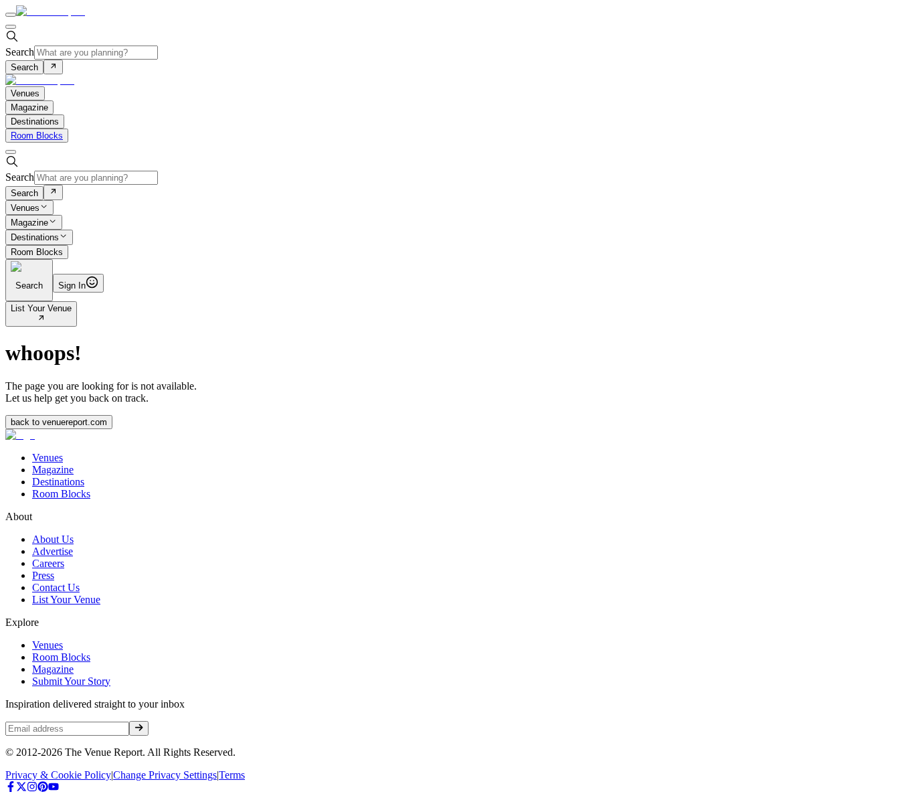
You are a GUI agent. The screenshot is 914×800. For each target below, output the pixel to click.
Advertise (52, 551)
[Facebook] (10, 788)
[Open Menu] (10, 15)
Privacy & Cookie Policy (58, 775)
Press (43, 575)
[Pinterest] (42, 788)
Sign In (72, 286)
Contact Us (56, 587)
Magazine (29, 223)
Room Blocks (37, 136)
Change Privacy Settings (165, 775)
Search (19, 52)
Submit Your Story (71, 681)
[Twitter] (21, 788)
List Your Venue (41, 308)
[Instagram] (32, 788)
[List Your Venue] (41, 319)
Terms (232, 775)
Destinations (35, 238)
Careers (48, 563)
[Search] (53, 67)
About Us (53, 539)
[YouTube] (53, 788)
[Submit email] (139, 728)
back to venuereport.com (59, 422)
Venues (25, 208)
